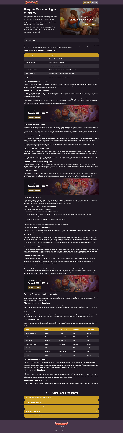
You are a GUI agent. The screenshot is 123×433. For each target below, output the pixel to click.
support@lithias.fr (61, 426)
